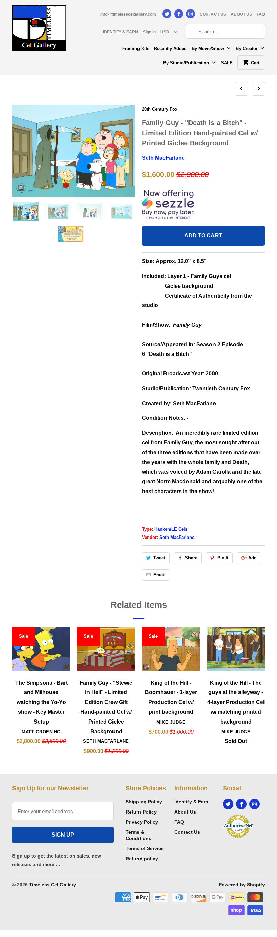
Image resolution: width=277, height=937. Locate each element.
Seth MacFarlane (163, 158)
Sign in (149, 32)
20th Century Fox (159, 109)
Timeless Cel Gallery (52, 884)
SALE (227, 62)
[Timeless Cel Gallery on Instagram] (190, 13)
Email (159, 574)
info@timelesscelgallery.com (128, 14)
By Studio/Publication (186, 62)
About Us (185, 812)
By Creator (247, 48)
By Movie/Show (208, 48)
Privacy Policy (142, 822)
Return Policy (141, 812)
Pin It (222, 558)
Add (252, 558)
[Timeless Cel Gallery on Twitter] (166, 13)
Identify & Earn (191, 801)
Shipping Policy (144, 801)
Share (191, 558)
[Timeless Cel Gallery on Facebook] (178, 13)
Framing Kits (135, 48)
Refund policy (142, 858)
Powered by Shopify (242, 884)
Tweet (159, 558)
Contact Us (187, 832)
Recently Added (170, 48)
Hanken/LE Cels (170, 529)
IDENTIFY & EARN (120, 32)
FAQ (261, 14)
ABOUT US (241, 14)
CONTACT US (213, 14)
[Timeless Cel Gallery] (39, 30)
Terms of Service (145, 848)
